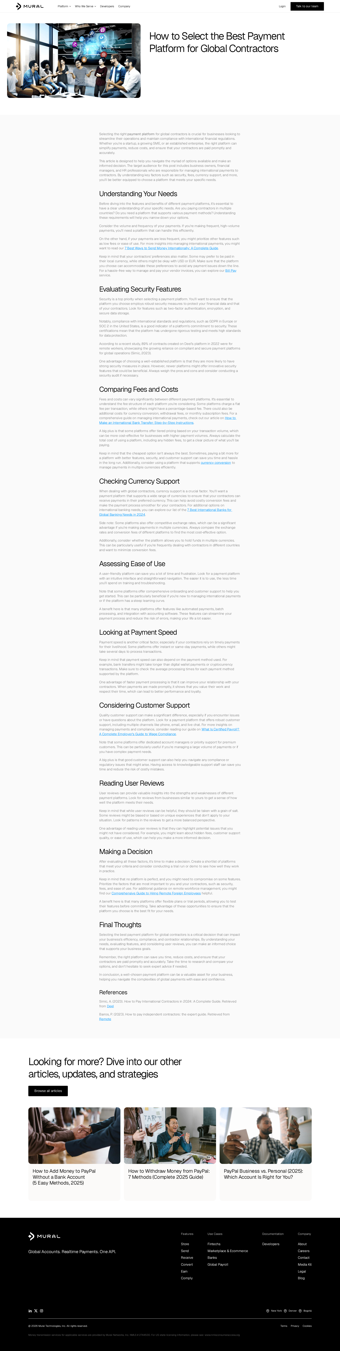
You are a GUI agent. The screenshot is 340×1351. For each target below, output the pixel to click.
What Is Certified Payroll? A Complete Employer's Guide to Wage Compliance (169, 731)
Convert (187, 1264)
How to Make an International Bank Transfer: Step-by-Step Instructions (167, 420)
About (302, 1244)
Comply (187, 1278)
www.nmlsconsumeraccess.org (222, 1335)
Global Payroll (218, 1264)
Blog (301, 1278)
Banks (212, 1257)
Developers (270, 1244)
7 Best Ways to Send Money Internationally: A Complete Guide (171, 248)
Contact (304, 1257)
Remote (105, 1019)
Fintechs (214, 1244)
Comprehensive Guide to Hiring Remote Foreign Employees (156, 893)
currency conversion (216, 462)
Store (185, 1244)
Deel (110, 1006)
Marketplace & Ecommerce (228, 1251)
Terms (283, 1325)
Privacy (295, 1325)
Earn (184, 1271)
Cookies (307, 1325)
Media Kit (305, 1264)
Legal (302, 1271)
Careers (304, 1251)
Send (185, 1251)
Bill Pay (230, 270)
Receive (187, 1257)
